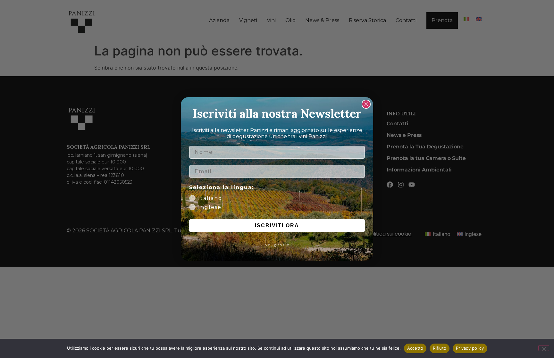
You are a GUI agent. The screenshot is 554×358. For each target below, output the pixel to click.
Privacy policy (470, 348)
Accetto (415, 348)
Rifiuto (439, 348)
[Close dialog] (366, 104)
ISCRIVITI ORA (277, 225)
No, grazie (277, 244)
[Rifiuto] (543, 348)
